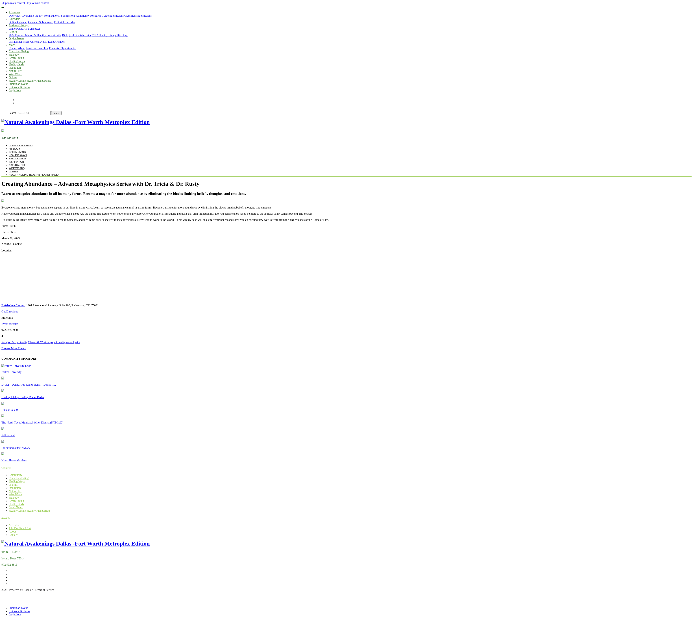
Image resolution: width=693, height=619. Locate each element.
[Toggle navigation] (2, 7)
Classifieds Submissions (138, 15)
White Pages (16, 28)
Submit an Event (18, 83)
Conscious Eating (19, 51)
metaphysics (73, 342)
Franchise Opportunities (62, 48)
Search (12, 112)
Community (15, 474)
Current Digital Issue (42, 41)
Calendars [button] (14, 18)
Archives (59, 41)
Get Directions (9, 311)
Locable (28, 589)
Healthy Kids (16, 64)
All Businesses (31, 28)
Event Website (9, 323)
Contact (13, 48)
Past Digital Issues (19, 41)
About (21, 48)
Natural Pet (15, 70)
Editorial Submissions (63, 15)
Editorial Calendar (64, 22)
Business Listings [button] (19, 25)
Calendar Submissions (40, 22)
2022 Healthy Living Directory (110, 35)
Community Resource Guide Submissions (100, 15)
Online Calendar (18, 22)
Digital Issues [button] (16, 38)
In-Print (13, 484)
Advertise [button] (14, 12)
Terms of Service (44, 589)
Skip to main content (13, 3)
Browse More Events (13, 348)
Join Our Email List (37, 48)
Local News (16, 507)
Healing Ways (17, 61)
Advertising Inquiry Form (35, 15)
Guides (13, 77)
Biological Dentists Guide (76, 35)
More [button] (12, 44)
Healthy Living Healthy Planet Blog (29, 510)
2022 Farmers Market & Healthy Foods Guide (35, 35)
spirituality (60, 342)
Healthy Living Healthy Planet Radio (30, 80)
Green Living (16, 57)
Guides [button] (13, 31)
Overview (14, 15)
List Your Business (19, 87)
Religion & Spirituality (14, 342)
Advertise (14, 525)
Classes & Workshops (40, 342)
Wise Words (15, 74)
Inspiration (15, 67)
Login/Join (15, 90)
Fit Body (14, 54)
